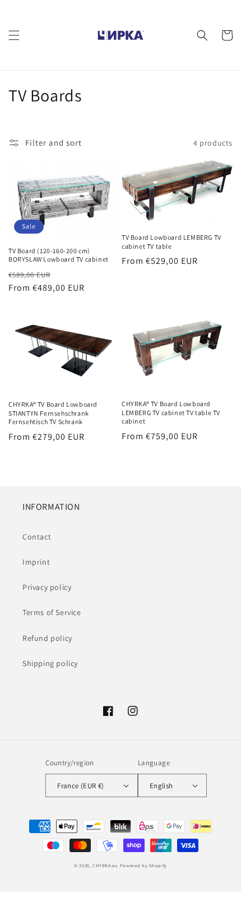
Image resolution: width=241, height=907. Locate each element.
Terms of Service (51, 612)
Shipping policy (50, 663)
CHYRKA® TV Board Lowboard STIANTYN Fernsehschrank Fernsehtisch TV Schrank (53, 413)
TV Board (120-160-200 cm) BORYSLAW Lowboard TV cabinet (58, 255)
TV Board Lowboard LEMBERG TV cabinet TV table (171, 241)
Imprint (36, 562)
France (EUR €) (80, 785)
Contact (36, 537)
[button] (14, 35)
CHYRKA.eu (105, 865)
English (161, 785)
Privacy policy (46, 587)
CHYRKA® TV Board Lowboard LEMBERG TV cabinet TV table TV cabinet (171, 412)
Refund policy (47, 638)
